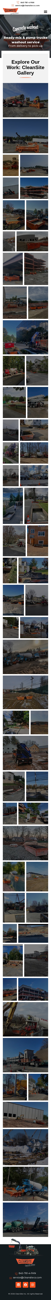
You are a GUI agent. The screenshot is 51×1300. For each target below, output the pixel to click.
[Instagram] (32, 1285)
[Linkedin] (18, 1285)
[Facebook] (25, 1285)
